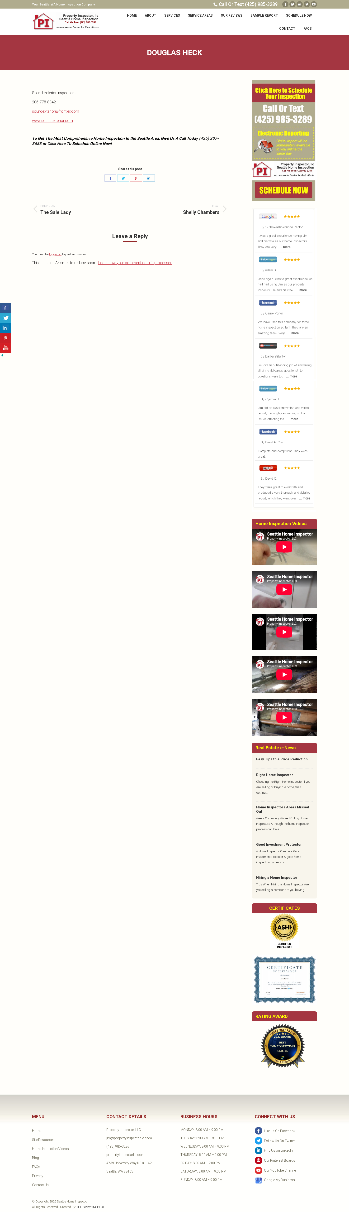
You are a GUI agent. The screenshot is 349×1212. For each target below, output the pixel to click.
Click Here (56, 143)
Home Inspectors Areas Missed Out (282, 809)
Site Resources (43, 1140)
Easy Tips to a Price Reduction (282, 759)
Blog (35, 1158)
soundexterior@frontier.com (55, 111)
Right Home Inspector (274, 775)
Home (36, 1131)
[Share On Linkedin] (5, 328)
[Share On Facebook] (5, 308)
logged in (55, 254)
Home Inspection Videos (50, 1149)
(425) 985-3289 (117, 1146)
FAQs (36, 1167)
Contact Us (40, 1185)
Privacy (37, 1176)
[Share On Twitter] (5, 318)
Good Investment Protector (279, 844)
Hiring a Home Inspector (276, 877)
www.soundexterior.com (52, 120)
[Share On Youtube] (5, 348)
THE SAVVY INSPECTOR (92, 1207)
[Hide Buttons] (2, 356)
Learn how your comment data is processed (135, 263)
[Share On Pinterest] (5, 338)
